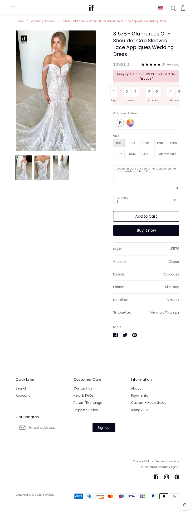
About (136, 388)
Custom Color (130, 123)
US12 (119, 154)
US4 (132, 143)
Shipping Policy (85, 410)
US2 (119, 143)
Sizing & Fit (140, 410)
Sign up (104, 427)
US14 (132, 154)
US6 (146, 143)
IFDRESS (48, 495)
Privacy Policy (143, 461)
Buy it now (146, 230)
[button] (162, 8)
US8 (160, 143)
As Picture (120, 123)
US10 (173, 143)
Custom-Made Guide (148, 402)
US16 (146, 154)
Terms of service (167, 461)
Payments (139, 395)
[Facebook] (156, 477)
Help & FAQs (83, 395)
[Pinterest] (177, 477)
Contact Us (82, 388)
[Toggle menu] (12, 8)
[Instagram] (166, 477)
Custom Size (167, 154)
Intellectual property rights (160, 467)
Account (23, 395)
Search (21, 388)
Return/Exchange (87, 402)
